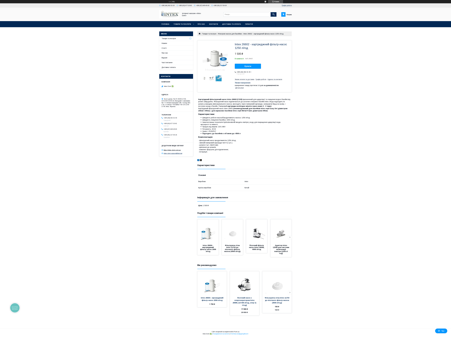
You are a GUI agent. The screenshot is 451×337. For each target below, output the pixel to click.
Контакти (213, 24)
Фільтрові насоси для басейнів (230, 34)
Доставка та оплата (231, 24)
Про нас (201, 24)
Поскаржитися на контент (221, 334)
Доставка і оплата (169, 67)
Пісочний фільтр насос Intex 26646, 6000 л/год (257, 247)
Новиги (164, 43)
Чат (442, 331)
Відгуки (164, 58)
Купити (248, 66)
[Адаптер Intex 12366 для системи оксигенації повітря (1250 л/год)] (281, 231)
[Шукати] (273, 14)
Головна (165, 24)
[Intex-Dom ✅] (169, 18)
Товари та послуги (182, 24)
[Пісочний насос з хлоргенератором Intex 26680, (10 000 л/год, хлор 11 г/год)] (244, 283)
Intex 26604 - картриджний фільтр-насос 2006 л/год (208, 248)
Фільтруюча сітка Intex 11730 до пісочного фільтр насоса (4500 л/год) (232, 248)
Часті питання (167, 62)
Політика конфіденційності (239, 334)
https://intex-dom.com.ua (172, 150)
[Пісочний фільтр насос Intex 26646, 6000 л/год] (256, 231)
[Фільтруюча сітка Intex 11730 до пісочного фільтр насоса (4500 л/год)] (232, 231)
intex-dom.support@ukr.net (173, 153)
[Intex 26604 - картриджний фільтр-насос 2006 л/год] (208, 231)
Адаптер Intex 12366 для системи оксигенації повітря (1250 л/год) (281, 249)
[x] (201, 160)
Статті (164, 48)
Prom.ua (236, 332)
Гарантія (249, 24)
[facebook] (198, 160)
